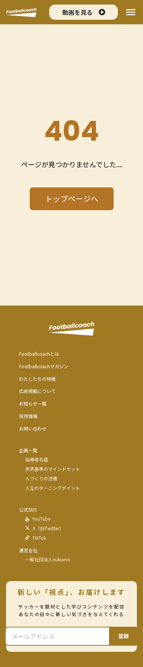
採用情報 (28, 416)
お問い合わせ (33, 429)
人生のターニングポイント (52, 488)
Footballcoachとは (39, 354)
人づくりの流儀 (41, 478)
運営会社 (28, 550)
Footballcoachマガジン (43, 366)
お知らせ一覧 (33, 404)
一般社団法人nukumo (47, 559)
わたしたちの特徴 (37, 379)
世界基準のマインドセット (52, 469)
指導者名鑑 (36, 459)
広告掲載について (37, 391)
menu (131, 12)
